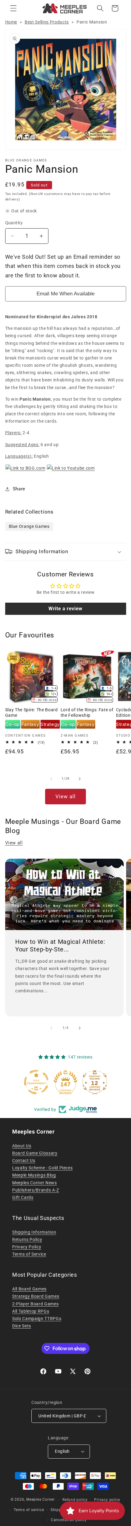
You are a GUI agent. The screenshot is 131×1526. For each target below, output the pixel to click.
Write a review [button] (65, 608)
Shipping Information (34, 1232)
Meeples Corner (40, 1500)
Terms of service (29, 1510)
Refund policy (75, 1500)
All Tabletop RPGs (30, 1311)
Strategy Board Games (35, 1296)
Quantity (14, 222)
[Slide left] (51, 778)
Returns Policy (27, 1239)
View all (65, 796)
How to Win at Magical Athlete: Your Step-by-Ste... (60, 945)
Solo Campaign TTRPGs (36, 1318)
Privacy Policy (26, 1246)
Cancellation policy (69, 1520)
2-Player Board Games (35, 1303)
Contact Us (23, 1160)
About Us (21, 1145)
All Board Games (29, 1288)
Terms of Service (29, 1254)
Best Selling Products (47, 22)
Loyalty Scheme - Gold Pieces (42, 1167)
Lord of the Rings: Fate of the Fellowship (87, 712)
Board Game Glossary (35, 1153)
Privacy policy (107, 1500)
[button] (13, 8)
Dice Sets (21, 1325)
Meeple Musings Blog (34, 1175)
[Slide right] (79, 778)
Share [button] (19, 489)
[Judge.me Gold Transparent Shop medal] (36, 1082)
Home (11, 22)
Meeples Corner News (34, 1182)
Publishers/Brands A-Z (35, 1190)
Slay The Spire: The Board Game (31, 712)
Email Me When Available (65, 294)
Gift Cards (23, 1197)
